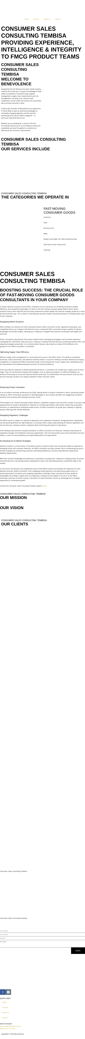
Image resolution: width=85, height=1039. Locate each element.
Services (36, 19)
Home (26, 19)
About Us (47, 19)
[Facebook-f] (3, 992)
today (44, 486)
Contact (58, 19)
